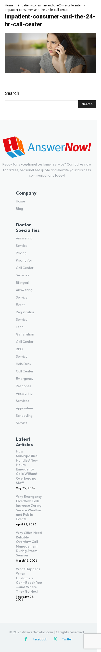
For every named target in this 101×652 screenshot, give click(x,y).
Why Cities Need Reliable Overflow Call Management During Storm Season (29, 544)
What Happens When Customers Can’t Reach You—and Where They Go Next (29, 580)
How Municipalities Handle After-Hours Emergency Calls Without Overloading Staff (27, 467)
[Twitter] (55, 639)
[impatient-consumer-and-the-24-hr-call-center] (50, 72)
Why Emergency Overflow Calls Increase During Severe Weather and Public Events (29, 507)
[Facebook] (26, 639)
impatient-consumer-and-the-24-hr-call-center (50, 5)
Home (9, 5)
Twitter (67, 639)
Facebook (40, 639)
